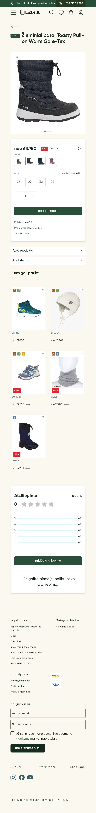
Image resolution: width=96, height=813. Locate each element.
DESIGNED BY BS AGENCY (25, 800)
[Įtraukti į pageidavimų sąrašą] (79, 148)
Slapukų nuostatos (21, 663)
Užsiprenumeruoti (27, 748)
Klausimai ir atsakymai (23, 647)
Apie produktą (23, 250)
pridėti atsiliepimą (48, 560)
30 (41, 182)
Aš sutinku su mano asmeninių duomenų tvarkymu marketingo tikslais (44, 736)
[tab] (45, 131)
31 (52, 182)
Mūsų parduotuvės (42, 3)
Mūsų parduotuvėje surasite (26, 652)
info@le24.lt (17, 767)
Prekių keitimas (18, 686)
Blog (13, 636)
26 (18, 182)
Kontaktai (15, 641)
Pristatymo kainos (20, 681)
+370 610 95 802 (46, 767)
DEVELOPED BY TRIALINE (55, 800)
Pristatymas (21, 260)
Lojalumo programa (21, 658)
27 (30, 182)
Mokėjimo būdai (65, 627)
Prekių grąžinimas (20, 692)
